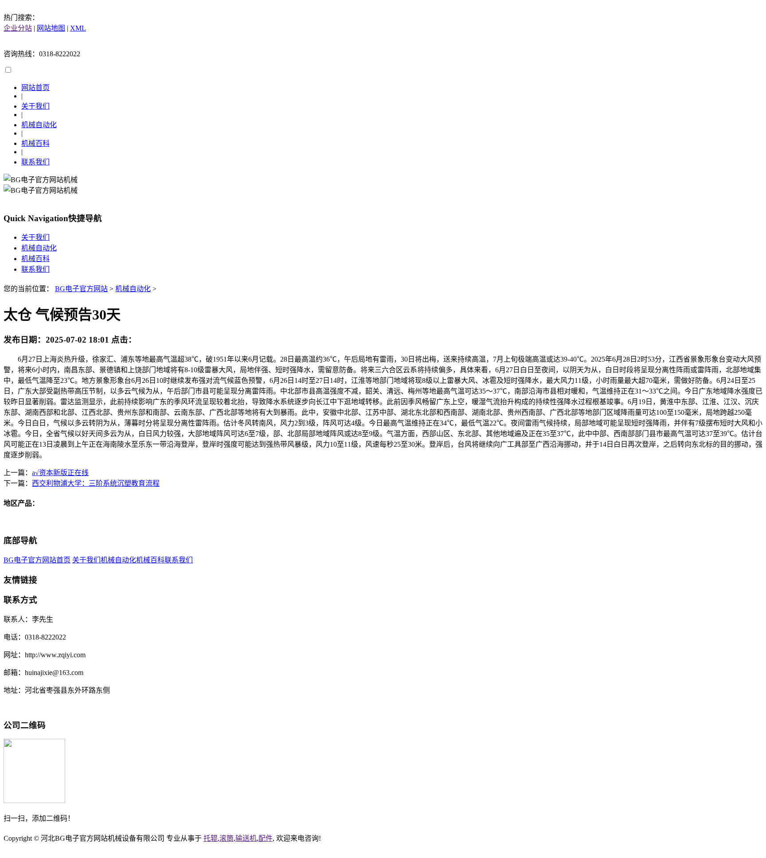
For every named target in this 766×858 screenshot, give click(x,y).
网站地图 (51, 28)
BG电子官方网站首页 (37, 560)
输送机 (246, 838)
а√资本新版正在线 (60, 472)
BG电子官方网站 (81, 288)
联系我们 (35, 162)
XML (78, 28)
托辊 (210, 838)
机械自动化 (39, 125)
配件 (265, 838)
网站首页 (35, 87)
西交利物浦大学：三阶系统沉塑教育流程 (96, 483)
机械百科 (35, 143)
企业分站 (18, 28)
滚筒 (226, 838)
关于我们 (35, 106)
